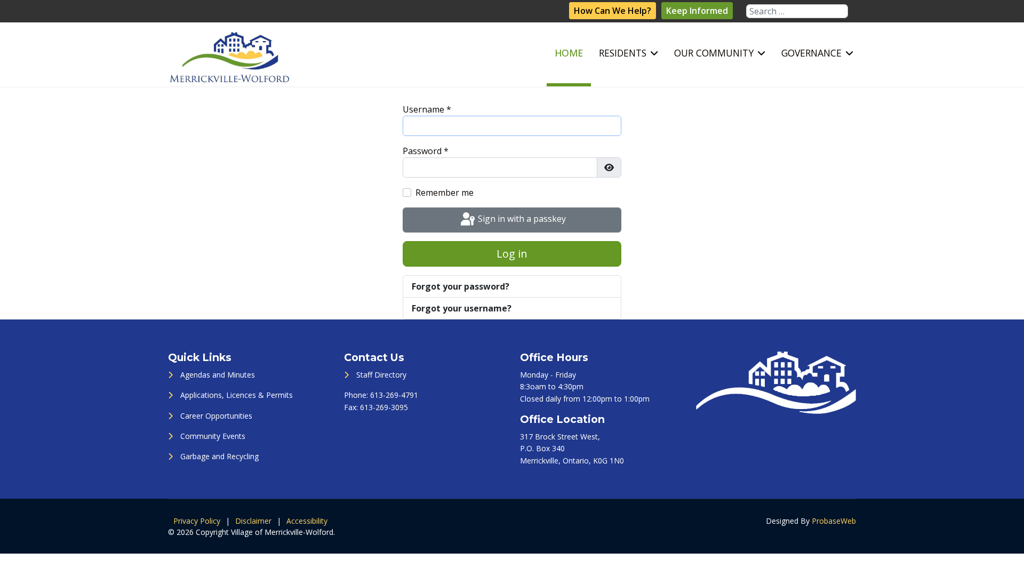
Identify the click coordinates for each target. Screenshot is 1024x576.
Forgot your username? (461, 308)
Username (427, 109)
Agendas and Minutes (217, 375)
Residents (622, 52)
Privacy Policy (196, 521)
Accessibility (306, 521)
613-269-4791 (394, 395)
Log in (512, 253)
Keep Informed (697, 11)
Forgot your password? (460, 286)
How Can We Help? (612, 11)
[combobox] (797, 11)
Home (569, 52)
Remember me (444, 192)
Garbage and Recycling (219, 456)
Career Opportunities (216, 416)
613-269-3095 (384, 407)
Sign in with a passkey (521, 219)
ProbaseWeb (834, 521)
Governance (811, 52)
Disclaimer (253, 521)
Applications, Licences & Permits (236, 395)
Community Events (212, 436)
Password (426, 151)
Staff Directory (381, 375)
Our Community (714, 52)
